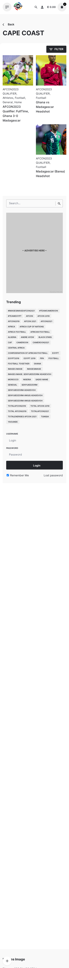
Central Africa (16, 348)
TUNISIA (45, 416)
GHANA (37, 363)
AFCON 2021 (30, 321)
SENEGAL (12, 385)
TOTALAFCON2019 (17, 406)
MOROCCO (13, 379)
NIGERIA (27, 379)
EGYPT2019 (13, 358)
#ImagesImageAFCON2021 (21, 310)
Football (20, 97)
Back (10, 24)
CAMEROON (22, 342)
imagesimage (34, 369)
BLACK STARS (45, 337)
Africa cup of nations (32, 326)
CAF (10, 342)
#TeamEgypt (14, 316)
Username (12, 434)
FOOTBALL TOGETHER (18, 363)
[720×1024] (34, 292)
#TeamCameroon (48, 310)
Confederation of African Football (28, 353)
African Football (40, 332)
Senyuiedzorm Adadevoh (22, 390)
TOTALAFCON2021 (40, 411)
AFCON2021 (46, 321)
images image (15, 369)
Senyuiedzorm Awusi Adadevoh (25, 400)
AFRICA (11, 326)
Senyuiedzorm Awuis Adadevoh (25, 395)
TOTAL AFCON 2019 (39, 406)
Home (18, 102)
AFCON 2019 (44, 316)
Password (12, 448)
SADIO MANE (42, 379)
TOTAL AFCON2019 (17, 411)
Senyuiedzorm (29, 385)
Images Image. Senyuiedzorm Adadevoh (29, 374)
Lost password (53, 475)
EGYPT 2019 (29, 358)
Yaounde (13, 422)
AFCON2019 (13, 321)
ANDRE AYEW (27, 337)
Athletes (8, 97)
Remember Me (19, 475)
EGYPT (55, 353)
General (8, 102)
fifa (42, 358)
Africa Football (17, 332)
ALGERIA (12, 337)
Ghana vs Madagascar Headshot (45, 107)
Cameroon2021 (41, 342)
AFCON (29, 316)
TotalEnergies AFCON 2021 (22, 416)
